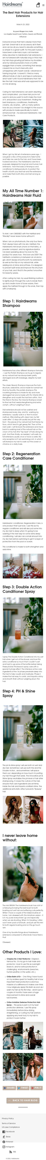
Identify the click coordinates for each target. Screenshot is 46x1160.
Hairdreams (15, 1158)
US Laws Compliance (11, 1127)
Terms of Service (9, 1123)
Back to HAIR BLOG (25, 1101)
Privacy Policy (8, 1118)
